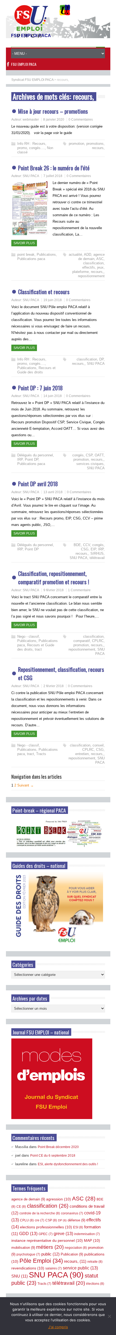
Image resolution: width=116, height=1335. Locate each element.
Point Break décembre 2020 (58, 1147)
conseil (98, 745)
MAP (92, 1240)
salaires (53, 1268)
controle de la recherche (39, 1213)
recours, (98, 148)
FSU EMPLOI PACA (23, 64)
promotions (95, 144)
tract (38, 649)
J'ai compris (58, 1327)
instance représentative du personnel (47, 1240)
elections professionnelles (46, 1227)
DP (101, 359)
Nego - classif (28, 636)
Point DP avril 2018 (38, 483)
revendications (27, 1268)
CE (21, 1206)
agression (58, 1199)
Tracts (41, 754)
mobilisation (23, 1248)
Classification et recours (44, 291)
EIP (93, 549)
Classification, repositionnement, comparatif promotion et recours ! (53, 577)
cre (39, 1220)
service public (80, 1268)
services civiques (90, 464)
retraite (95, 1262)
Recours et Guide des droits (36, 370)
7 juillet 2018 (52, 176)
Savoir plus (24, 243)
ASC (100, 259)
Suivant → (25, 785)
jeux (100, 267)
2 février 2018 (53, 686)
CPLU (27, 1220)
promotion (76, 144)
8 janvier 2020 (53, 119)
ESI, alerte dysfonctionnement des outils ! (68, 1164)
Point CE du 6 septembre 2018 (52, 1155)
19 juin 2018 (52, 300)
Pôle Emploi (41, 1260)
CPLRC (98, 641)
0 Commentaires (81, 119)
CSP (89, 455)
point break (26, 254)
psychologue (28, 1254)
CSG (84, 549)
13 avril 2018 (53, 492)
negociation (76, 1248)
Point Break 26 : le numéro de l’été (54, 168)
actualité (75, 254)
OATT (99, 455)
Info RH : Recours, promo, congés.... (31, 146)
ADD (87, 254)
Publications (46, 254)
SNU (19, 1276)
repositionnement (91, 276)
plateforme (80, 272)
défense (76, 1220)
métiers (50, 1247)
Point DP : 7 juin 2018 (40, 388)
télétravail (97, 558)
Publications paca (31, 259)
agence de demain (91, 256)
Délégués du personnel (35, 455)
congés (78, 455)
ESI (78, 1227)
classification (93, 263)
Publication (72, 1254)
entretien (82, 754)
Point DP (31, 459)
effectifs (88, 267)
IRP (20, 459)
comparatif (81, 641)
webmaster (31, 119)
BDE (77, 545)
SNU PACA (31, 176)
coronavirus (72, 1213)
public (50, 1254)
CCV (86, 545)
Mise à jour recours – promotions (53, 111)
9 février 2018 (53, 590)
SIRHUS (97, 553)
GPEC (46, 1234)
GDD (28, 1233)
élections (95, 1284)
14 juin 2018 (52, 396)
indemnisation (87, 1234)
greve (63, 1233)
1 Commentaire (79, 590)
